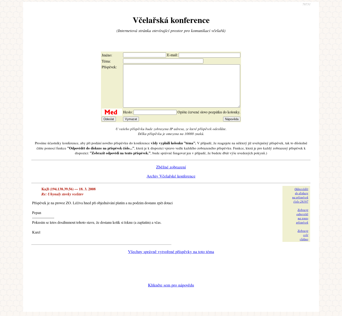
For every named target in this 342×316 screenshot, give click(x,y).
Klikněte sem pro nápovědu (171, 285)
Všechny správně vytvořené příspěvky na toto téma (171, 251)
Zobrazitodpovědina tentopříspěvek (302, 216)
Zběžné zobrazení (171, 167)
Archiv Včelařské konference (171, 176)
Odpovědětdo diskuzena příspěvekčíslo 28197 (300, 195)
